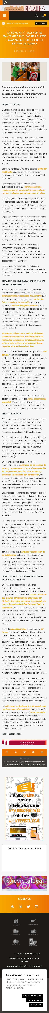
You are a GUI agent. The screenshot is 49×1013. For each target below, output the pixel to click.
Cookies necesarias (32, 995)
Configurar (36, 1005)
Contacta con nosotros (27, 953)
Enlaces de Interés (17, 966)
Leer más (41, 23)
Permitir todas (34, 1000)
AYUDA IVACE (35, 966)
